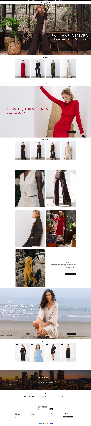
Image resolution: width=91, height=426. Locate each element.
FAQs (16, 416)
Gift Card (16, 417)
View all (45, 83)
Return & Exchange (17, 414)
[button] (1, 3)
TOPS (30, 208)
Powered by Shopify (48, 425)
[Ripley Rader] (45, 29)
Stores (31, 415)
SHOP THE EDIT (71, 132)
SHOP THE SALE (71, 334)
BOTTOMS (60, 208)
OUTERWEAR (30, 248)
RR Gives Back (32, 414)
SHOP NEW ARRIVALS (70, 50)
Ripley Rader (44, 425)
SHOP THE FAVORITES (70, 273)
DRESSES (60, 248)
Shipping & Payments (17, 415)
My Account (16, 413)
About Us (32, 413)
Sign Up (51, 409)
